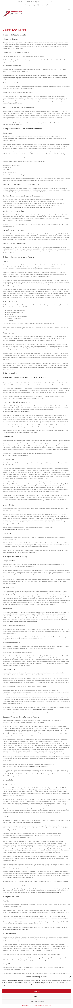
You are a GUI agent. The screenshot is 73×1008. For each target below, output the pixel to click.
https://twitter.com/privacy (60, 449)
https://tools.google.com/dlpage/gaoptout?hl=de (23, 621)
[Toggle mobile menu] (69, 10)
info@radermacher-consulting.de (46, 2)
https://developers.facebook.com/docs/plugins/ (16, 411)
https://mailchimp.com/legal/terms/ (58, 881)
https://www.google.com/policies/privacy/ (34, 960)
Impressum (48, 1005)
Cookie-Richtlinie (26, 1005)
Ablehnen (36, 996)
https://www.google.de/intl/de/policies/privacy (16, 929)
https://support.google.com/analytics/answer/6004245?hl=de (24, 639)
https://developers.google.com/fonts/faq (49, 958)
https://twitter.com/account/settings (13, 455)
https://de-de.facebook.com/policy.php (48, 427)
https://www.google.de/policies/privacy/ (37, 766)
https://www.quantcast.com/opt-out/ (43, 709)
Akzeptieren (36, 991)
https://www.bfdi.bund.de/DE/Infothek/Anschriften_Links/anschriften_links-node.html (27, 207)
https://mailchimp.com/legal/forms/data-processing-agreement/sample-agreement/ (38, 892)
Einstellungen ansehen (37, 1001)
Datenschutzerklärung (38, 1005)
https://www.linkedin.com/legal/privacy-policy (16, 529)
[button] (70, 977)
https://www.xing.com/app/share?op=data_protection (22, 552)
